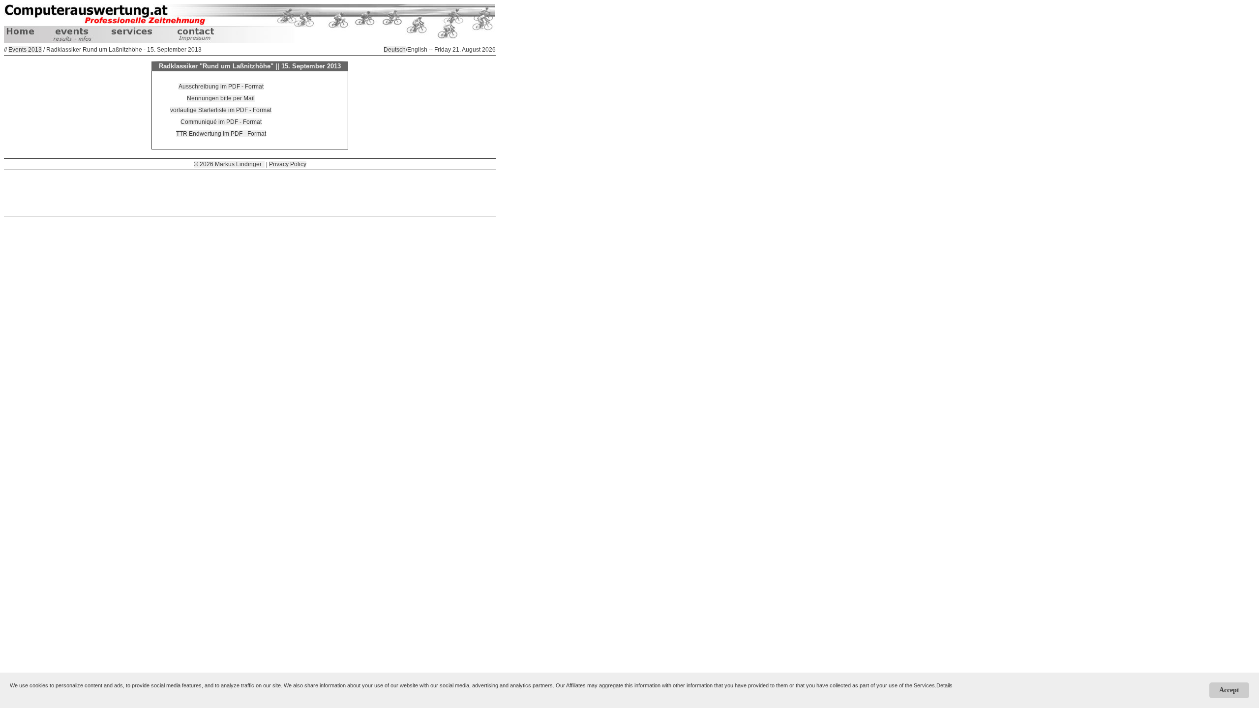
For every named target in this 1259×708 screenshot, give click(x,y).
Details (944, 685)
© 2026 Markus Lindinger (229, 164)
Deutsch (395, 49)
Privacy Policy (287, 164)
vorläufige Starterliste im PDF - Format (220, 110)
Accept (1229, 690)
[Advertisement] (250, 192)
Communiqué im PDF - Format (221, 121)
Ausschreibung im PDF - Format (221, 86)
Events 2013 (25, 49)
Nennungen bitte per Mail (221, 98)
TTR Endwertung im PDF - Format (221, 133)
